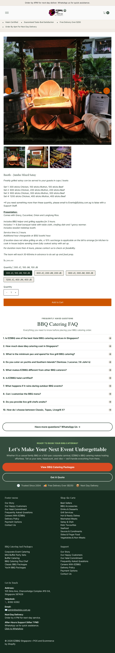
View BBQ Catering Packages (57, 467)
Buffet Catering (12, 558)
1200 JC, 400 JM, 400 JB (19, 279)
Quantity (8, 286)
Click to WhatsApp (14, 628)
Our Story (9, 503)
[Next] (106, 91)
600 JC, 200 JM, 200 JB (49, 273)
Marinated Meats (68, 518)
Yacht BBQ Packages (15, 567)
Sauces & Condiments (71, 531)
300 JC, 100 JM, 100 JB (18, 273)
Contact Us (10, 525)
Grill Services (66, 512)
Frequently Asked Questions (18, 512)
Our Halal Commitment (16, 509)
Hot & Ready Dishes (70, 515)
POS (35, 640)
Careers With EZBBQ (15, 515)
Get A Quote (57, 477)
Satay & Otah (67, 522)
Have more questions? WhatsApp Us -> (57, 426)
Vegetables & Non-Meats (72, 537)
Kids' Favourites (68, 525)
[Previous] (8, 91)
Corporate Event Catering (17, 551)
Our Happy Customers (16, 506)
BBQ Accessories (68, 506)
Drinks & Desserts (69, 509)
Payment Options (13, 522)
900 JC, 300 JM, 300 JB (80, 273)
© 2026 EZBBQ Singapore (18, 640)
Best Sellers (66, 503)
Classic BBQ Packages (16, 564)
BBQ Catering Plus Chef (16, 561)
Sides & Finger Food (70, 534)
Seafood (64, 528)
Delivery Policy (12, 518)
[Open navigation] (7, 13)
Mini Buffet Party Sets (15, 555)
